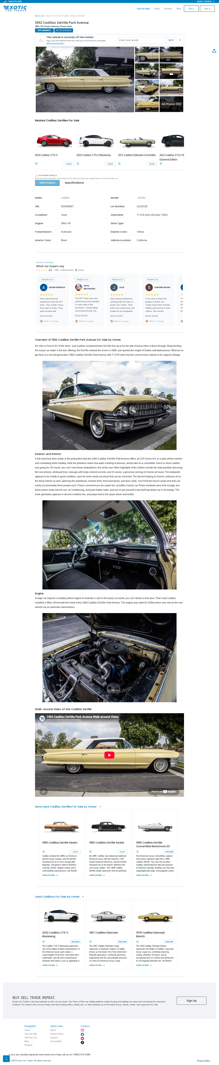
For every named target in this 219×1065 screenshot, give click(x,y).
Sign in (207, 8)
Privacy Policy (203, 1060)
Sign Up (192, 1000)
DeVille (73, 16)
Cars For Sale (56, 16)
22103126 (81, 16)
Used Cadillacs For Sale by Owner (57, 896)
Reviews (168, 8)
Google (55, 321)
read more (46, 316)
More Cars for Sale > (55, 43)
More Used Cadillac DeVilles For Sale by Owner (66, 806)
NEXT (171, 40)
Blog (179, 8)
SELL (191, 8)
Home (48, 16)
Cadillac (66, 16)
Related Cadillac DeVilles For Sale (57, 120)
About (157, 8)
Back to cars (39, 16)
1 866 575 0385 (15, 1)
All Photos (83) (171, 104)
